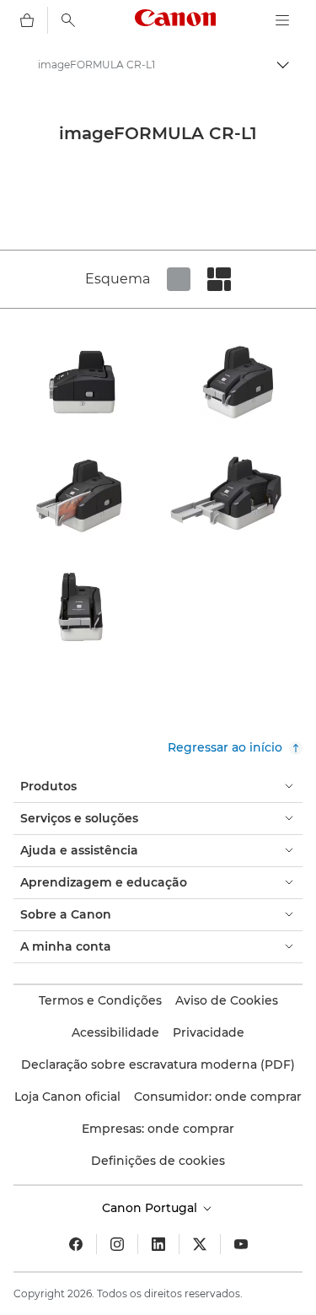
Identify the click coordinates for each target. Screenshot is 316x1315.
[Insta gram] (117, 1244)
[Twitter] (199, 1244)
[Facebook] (76, 1244)
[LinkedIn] (158, 1244)
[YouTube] (241, 1244)
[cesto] (26, 20)
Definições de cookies (158, 1160)
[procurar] (68, 20)
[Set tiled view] (178, 279)
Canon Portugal (151, 1207)
